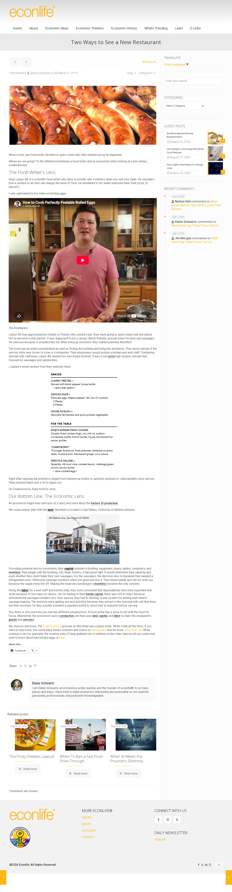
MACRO (87, 817)
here (62, 637)
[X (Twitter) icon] (202, 864)
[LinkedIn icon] (206, 864)
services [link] (28, 619)
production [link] (67, 616)
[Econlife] (32, 11)
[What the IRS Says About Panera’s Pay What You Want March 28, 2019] (229, 877)
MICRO (86, 824)
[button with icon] (158, 820)
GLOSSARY (89, 830)
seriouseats (98, 630)
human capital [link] (94, 594)
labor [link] (25, 590)
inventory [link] (14, 572)
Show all (150, 62)
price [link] (111, 356)
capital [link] (68, 568)
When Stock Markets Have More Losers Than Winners (196, 205)
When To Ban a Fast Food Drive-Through (81, 758)
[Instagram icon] (210, 864)
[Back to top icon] (219, 865)
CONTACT (88, 837)
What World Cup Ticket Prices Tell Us (194, 225)
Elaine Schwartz (40, 73)
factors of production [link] (104, 503)
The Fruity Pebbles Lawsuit (31, 756)
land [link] (50, 509)
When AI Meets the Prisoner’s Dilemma (126, 758)
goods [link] (13, 619)
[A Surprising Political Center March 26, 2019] (3, 877)
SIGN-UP (160, 839)
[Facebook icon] (198, 864)
